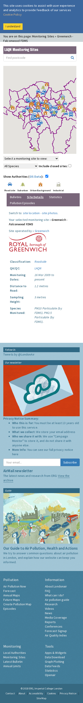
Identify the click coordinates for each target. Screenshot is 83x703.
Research (51, 604)
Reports (50, 622)
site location (31, 213)
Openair (50, 675)
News (48, 613)
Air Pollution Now (14, 586)
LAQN (38, 268)
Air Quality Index (56, 635)
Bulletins (15, 197)
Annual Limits (12, 666)
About (22, 693)
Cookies (51, 693)
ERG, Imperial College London (46, 688)
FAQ (47, 591)
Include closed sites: (53, 166)
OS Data (35, 177)
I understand (13, 26)
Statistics (55, 197)
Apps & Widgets (56, 653)
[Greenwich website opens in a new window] (27, 242)
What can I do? (54, 595)
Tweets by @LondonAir (19, 354)
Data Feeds (52, 666)
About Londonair (56, 586)
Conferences (54, 626)
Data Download (55, 657)
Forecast (9, 591)
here (15, 454)
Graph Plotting (54, 662)
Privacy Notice (68, 693)
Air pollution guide (57, 600)
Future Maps (11, 600)
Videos (49, 609)
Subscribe (70, 462)
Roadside (40, 262)
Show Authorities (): (24, 177)
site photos (50, 213)
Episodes (9, 609)
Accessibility (36, 693)
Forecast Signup (56, 631)
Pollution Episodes (22, 203)
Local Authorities (14, 653)
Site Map (41, 698)
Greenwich (42, 231)
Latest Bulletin (13, 662)
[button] (48, 85)
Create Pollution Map (17, 604)
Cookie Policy (12, 14)
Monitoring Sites (14, 657)
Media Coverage (56, 618)
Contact (10, 693)
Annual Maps (11, 595)
